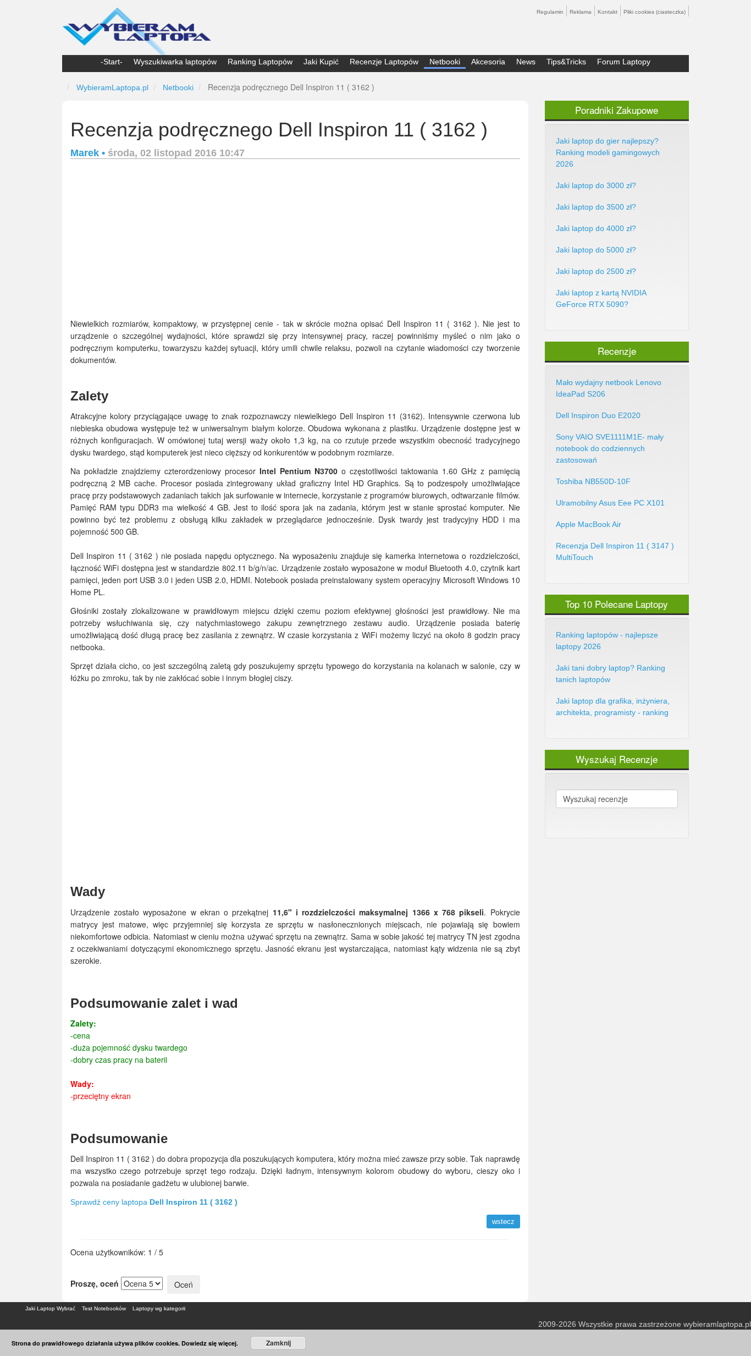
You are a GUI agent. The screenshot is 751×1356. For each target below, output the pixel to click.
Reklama (581, 12)
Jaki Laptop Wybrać (50, 1308)
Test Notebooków (104, 1308)
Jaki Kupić (321, 61)
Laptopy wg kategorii (158, 1308)
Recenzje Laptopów (384, 61)
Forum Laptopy (623, 61)
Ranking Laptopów (260, 61)
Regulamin (550, 12)
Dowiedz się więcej (208, 1343)
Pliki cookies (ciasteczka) (654, 12)
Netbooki (444, 61)
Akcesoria (488, 61)
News (525, 61)
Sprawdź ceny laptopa (154, 1202)
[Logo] (136, 26)
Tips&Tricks (566, 61)
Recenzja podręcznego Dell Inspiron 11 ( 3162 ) (279, 129)
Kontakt (607, 12)
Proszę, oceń (94, 1283)
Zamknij (278, 1343)
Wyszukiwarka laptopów (175, 61)
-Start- (112, 61)
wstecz (503, 1221)
